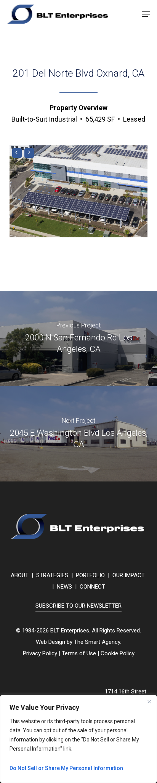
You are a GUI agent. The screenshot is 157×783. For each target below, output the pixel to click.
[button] (146, 14)
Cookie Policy (118, 653)
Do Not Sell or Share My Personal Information (66, 768)
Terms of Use (79, 653)
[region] (78, 739)
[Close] (149, 701)
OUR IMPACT (128, 575)
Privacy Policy (40, 653)
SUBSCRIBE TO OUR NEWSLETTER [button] (78, 605)
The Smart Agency (97, 642)
